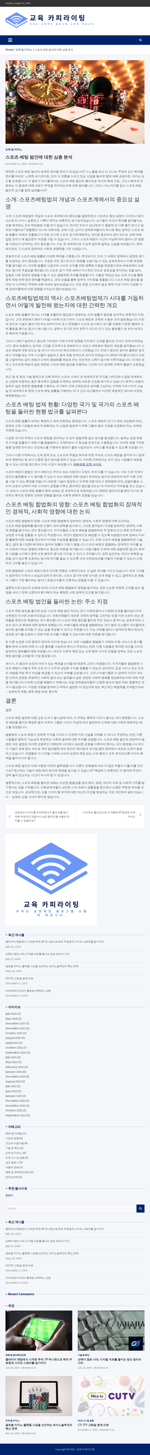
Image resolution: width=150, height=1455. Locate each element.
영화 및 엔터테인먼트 (17, 1172)
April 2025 (11, 1043)
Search (140, 1209)
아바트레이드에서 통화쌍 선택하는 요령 (28, 990)
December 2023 (15, 1076)
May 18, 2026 (12, 1433)
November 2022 (15, 1105)
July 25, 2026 (85, 1367)
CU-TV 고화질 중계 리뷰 (19, 978)
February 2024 (14, 1067)
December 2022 (15, 1100)
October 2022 (13, 1110)
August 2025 (13, 1038)
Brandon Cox (36, 163)
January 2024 (13, 1071)
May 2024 (11, 1062)
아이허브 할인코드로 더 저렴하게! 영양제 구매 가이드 (109, 814)
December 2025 (15, 1023)
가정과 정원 (12, 1138)
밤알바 (9, 1195)
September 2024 (15, 1052)
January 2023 (13, 1096)
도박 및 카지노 (13, 149)
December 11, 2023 (16, 163)
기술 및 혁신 (12, 1148)
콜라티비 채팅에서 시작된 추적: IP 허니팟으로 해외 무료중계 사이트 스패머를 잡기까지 (54, 941)
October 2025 (13, 1033)
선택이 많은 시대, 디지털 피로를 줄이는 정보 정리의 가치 (37, 954)
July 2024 (11, 1057)
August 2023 (13, 1081)
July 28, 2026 (12, 1367)
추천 (11, 1306)
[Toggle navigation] (10, 40)
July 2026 (11, 1013)
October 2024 (14, 1047)
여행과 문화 (12, 1167)
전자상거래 (11, 1177)
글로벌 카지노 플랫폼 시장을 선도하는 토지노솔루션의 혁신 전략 (41, 966)
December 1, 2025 (88, 1429)
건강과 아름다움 (14, 1143)
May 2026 (11, 1018)
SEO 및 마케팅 (13, 1133)
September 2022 (15, 1115)
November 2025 (15, 1028)
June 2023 (11, 1091)
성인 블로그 (12, 1162)
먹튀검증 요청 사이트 (87, 464)
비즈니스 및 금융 (15, 1157)
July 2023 (10, 1086)
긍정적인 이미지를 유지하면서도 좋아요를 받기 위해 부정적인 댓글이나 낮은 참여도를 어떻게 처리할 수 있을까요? (42, 816)
